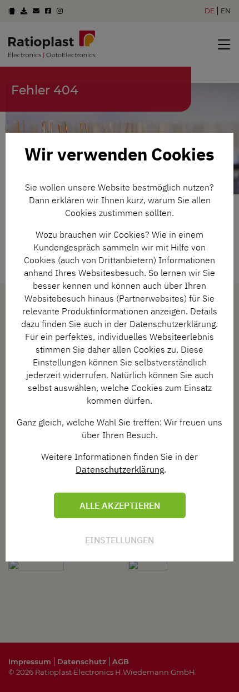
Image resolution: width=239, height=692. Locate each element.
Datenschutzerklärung (120, 469)
